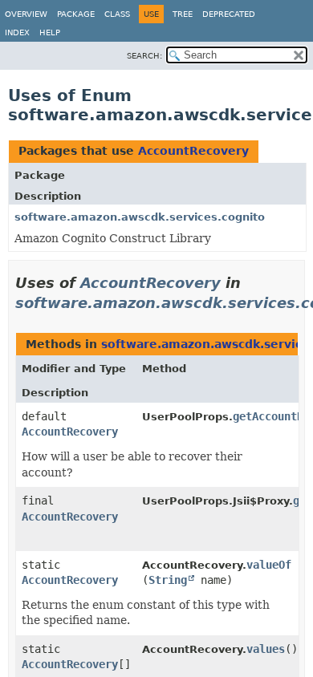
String (167, 580)
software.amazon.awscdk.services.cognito (139, 217)
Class (117, 14)
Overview (26, 14)
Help (49, 32)
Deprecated (228, 14)
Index (17, 32)
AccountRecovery (193, 150)
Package (76, 14)
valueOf (268, 564)
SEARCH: (144, 55)
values (265, 649)
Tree (183, 14)
